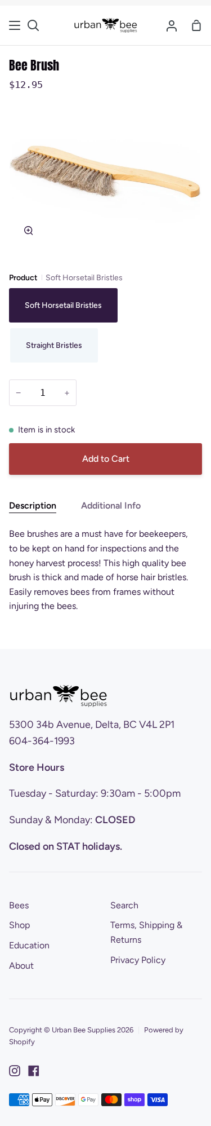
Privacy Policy (137, 960)
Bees (19, 905)
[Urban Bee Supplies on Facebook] (33, 1070)
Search (124, 905)
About (21, 965)
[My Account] (171, 25)
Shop (19, 925)
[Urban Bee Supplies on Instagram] (14, 1070)
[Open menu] (15, 25)
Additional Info (111, 505)
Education (29, 945)
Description (32, 505)
